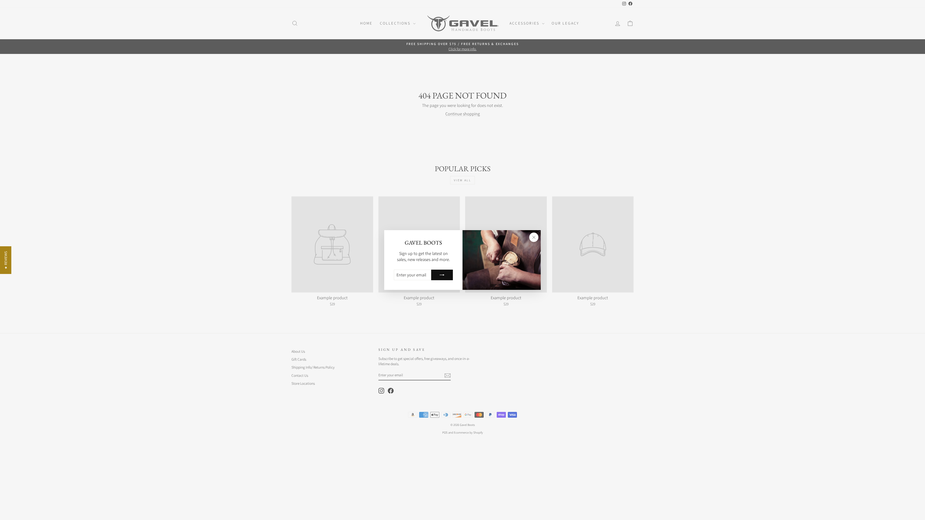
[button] (5, 260)
